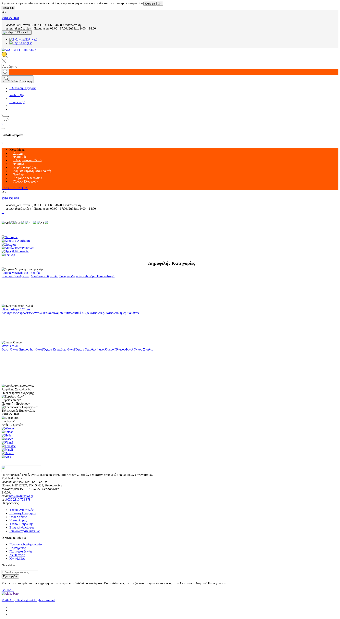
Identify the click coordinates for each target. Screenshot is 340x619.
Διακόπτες (133, 313)
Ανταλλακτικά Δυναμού (48, 313)
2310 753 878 (10, 18)
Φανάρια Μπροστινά (72, 276)
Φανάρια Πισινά (95, 276)
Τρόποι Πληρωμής (21, 524)
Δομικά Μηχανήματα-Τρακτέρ (21, 272)
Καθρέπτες (23, 276)
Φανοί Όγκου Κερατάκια (50, 349)
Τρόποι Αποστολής (21, 509)
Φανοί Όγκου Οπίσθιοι (81, 349)
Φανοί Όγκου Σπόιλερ (139, 349)
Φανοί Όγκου (10, 346)
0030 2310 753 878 (18, 499)
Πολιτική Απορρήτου (22, 513)
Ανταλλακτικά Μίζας (76, 313)
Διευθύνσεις (17, 555)
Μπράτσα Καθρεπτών (44, 276)
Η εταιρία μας (18, 520)
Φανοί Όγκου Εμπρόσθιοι (18, 349)
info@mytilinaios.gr (20, 496)
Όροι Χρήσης (18, 516)
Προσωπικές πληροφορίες (25, 544)
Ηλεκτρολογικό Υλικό (16, 309)
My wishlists (17, 558)
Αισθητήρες (9, 313)
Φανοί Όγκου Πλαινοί (111, 349)
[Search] (5, 72)
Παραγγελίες (17, 548)
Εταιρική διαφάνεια (21, 527)
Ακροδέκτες (24, 313)
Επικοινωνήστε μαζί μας (24, 531)
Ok (159, 3)
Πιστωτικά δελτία (20, 551)
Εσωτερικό (9, 276)
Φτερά (110, 276)
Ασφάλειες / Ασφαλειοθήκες (108, 313)
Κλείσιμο (150, 3)
